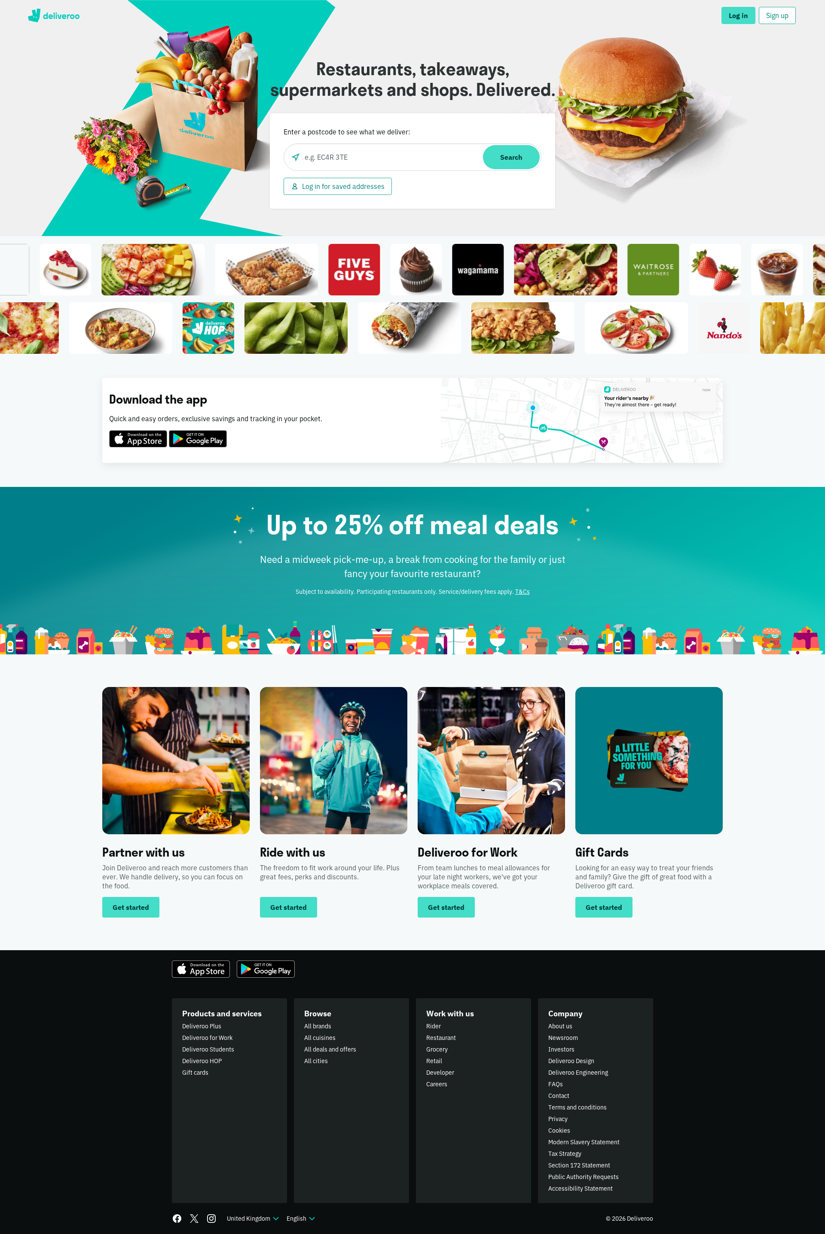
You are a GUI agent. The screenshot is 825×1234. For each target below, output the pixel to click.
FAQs (555, 1084)
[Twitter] (194, 1218)
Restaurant (441, 1038)
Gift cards (195, 1072)
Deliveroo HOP (202, 1061)
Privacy (558, 1119)
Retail (434, 1061)
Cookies (559, 1130)
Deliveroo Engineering (578, 1072)
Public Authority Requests (583, 1177)
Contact (558, 1096)
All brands (317, 1026)
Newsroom (563, 1038)
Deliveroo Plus (201, 1026)
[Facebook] (177, 1218)
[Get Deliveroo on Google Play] (198, 433)
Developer (440, 1072)
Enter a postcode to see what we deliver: (347, 132)
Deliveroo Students (208, 1049)
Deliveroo (53, 15)
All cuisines (320, 1038)
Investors (561, 1049)
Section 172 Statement (579, 1165)
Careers (436, 1084)
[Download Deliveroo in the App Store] (138, 433)
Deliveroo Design (571, 1061)
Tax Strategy (564, 1154)
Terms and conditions (577, 1107)
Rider (433, 1026)
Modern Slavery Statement (584, 1142)
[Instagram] (211, 1218)
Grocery (437, 1049)
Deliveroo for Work (207, 1038)
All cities (316, 1061)
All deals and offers (330, 1049)
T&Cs (522, 592)
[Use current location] (295, 157)
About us (560, 1026)
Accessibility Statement (580, 1188)
